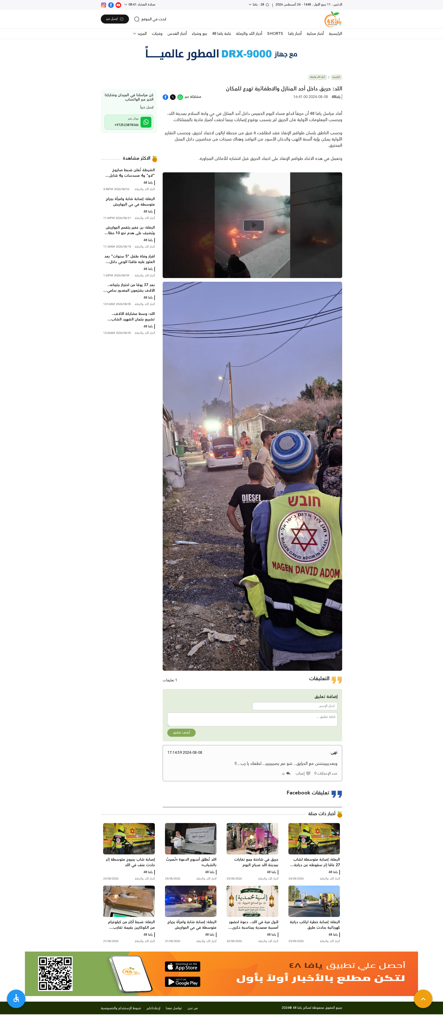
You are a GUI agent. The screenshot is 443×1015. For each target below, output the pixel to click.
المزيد (141, 34)
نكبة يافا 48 (221, 34)
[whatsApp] (180, 96)
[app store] (183, 966)
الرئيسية (335, 34)
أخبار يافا (295, 34)
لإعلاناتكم (153, 1008)
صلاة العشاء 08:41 (141, 4)
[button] (303, 773)
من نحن (193, 1008)
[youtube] (118, 4)
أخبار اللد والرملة (249, 34)
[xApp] (173, 96)
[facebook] (111, 4)
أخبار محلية (315, 34)
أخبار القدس (177, 34)
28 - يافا (258, 4)
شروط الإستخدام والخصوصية (121, 1008)
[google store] (183, 981)
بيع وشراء (199, 34)
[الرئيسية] (333, 19)
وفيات (157, 34)
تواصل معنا (174, 1008)
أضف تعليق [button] (181, 732)
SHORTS (275, 34)
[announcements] (221, 53)
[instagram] (103, 4)
